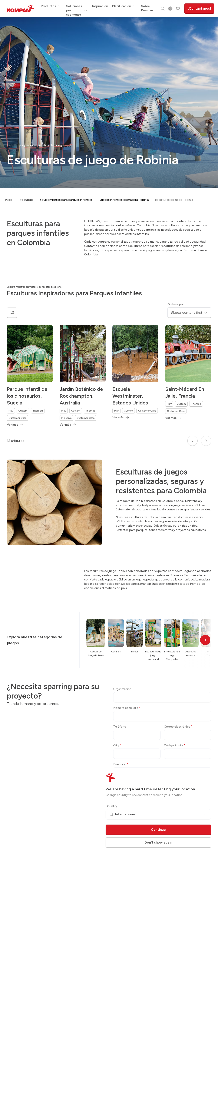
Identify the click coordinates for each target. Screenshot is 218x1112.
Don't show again (158, 842)
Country (111, 806)
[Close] (206, 775)
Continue (158, 830)
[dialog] (109, 556)
